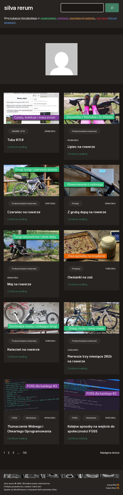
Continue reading (17, 147)
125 (25, 452)
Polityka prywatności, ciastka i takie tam (22, 486)
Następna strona (109, 452)
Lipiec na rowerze (81, 147)
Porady (75, 203)
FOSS (14, 418)
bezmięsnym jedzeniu (82, 18)
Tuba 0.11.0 (15, 140)
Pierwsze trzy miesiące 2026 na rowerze (90, 359)
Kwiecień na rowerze (23, 349)
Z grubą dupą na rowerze (87, 212)
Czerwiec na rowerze (23, 212)
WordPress (19, 489)
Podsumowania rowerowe (84, 131)
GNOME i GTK (18, 131)
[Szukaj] (112, 7)
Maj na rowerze (19, 284)
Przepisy (76, 268)
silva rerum (18, 7)
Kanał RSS (112, 485)
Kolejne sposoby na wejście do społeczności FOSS (91, 429)
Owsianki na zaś (80, 277)
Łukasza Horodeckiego (23, 18)
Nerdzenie (31, 418)
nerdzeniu (63, 18)
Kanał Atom (111, 488)
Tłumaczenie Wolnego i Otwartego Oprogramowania (29, 429)
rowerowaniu (48, 18)
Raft (40, 489)
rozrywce (101, 18)
